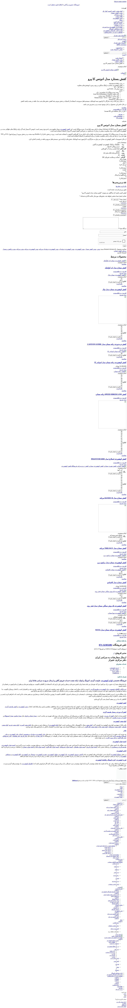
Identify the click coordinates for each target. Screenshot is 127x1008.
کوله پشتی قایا (103, 727)
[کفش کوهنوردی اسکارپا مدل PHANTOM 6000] (112, 428)
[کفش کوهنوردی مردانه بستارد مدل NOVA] (117, 613)
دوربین (117, 982)
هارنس (117, 964)
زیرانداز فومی (107, 847)
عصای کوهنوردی (118, 797)
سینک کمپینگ (115, 899)
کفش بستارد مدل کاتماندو (116, 582)
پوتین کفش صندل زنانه (113, 810)
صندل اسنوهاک (8, 716)
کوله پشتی (89, 725)
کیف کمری (116, 820)
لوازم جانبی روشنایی (113, 884)
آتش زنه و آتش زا (114, 902)
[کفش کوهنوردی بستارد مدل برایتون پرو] (115, 555)
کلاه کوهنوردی (16, 754)
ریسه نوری (116, 875)
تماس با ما (115, 671)
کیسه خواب (116, 840)
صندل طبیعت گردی (109, 712)
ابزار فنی (116, 949)
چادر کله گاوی (122, 738)
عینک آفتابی (116, 923)
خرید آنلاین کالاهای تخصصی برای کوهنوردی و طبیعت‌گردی (108, 689)
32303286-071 (105, 645)
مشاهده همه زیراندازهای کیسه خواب (105, 846)
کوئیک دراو (112, 955)
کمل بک (117, 822)
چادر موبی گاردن (111, 738)
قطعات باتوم (112, 942)
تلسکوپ (117, 979)
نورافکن (117, 869)
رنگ (124, 472)
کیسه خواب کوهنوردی (119, 741)
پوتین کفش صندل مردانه (112, 807)
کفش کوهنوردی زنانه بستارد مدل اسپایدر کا (110, 362)
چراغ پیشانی (115, 863)
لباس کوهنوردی (121, 751)
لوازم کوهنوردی (107, 681)
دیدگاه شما (122, 228)
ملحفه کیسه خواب (114, 854)
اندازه (124, 281)
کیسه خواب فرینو (92, 747)
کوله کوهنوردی (53, 725)
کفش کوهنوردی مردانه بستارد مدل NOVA (110, 630)
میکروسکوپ (115, 985)
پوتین (98, 249)
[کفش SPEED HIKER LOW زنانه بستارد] (120, 371)
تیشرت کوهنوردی (41, 754)
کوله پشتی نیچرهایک (115, 727)
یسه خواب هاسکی (79, 747)
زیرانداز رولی (108, 851)
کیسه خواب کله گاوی (52, 747)
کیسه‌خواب (120, 794)
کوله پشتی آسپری (25, 725)
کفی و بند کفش (115, 813)
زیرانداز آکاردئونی (106, 853)
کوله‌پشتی (120, 791)
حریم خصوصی (114, 668)
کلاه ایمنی (116, 961)
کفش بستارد (118, 251)
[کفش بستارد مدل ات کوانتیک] (115, 260)
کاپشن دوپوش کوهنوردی (75, 754)
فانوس (117, 878)
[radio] (115, 279)
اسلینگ (117, 970)
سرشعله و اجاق (115, 896)
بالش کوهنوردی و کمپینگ (112, 856)
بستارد (124, 74)
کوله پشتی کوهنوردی (119, 721)
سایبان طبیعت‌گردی (114, 834)
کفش (121, 788)
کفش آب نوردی (121, 712)
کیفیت (124, 206)
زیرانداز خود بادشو (106, 850)
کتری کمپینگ (112, 760)
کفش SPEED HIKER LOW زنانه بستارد (111, 394)
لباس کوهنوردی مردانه (113, 914)
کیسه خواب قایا (40, 747)
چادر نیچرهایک (7, 736)
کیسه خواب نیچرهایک (66, 747)
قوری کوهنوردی (121, 760)
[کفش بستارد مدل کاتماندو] (116, 570)
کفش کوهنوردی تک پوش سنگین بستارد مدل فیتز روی (106, 606)
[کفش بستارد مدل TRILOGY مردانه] (112, 531)
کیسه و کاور (116, 825)
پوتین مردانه (20, 249)
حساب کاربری (114, 669)
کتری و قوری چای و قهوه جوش (111, 894)
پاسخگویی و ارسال (120, 211)
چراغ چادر (116, 872)
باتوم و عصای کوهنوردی (113, 940)
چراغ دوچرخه (115, 881)
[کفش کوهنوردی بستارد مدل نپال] (117, 275)
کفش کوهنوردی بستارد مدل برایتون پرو (112, 563)
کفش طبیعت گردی (11, 706)
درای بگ (117, 823)
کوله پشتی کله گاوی (91, 727)
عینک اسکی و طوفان (113, 925)
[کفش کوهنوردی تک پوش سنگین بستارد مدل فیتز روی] (110, 591)
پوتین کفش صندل (90, 249)
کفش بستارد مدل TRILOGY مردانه (113, 548)
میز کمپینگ (116, 908)
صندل (121, 786)
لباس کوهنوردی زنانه (113, 917)
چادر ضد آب (39, 736)
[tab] (120, 114)
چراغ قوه (116, 866)
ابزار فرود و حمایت (110, 952)
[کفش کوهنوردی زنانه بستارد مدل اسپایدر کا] (117, 351)
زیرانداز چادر (115, 835)
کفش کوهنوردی (65, 129)
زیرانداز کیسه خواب (114, 843)
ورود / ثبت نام (119, 989)
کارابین (113, 954)
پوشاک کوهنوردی (115, 754)
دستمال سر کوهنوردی (28, 754)
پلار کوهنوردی (62, 754)
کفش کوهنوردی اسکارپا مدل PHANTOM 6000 (108, 459)
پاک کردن (119, 284)
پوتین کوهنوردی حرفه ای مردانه (48, 249)
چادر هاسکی (16, 736)
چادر (124, 730)
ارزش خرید (122, 201)
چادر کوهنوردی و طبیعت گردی (111, 831)
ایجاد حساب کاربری (121, 1002)
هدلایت (121, 795)
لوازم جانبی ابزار (114, 958)
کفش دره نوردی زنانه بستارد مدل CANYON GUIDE (106, 344)
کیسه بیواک (116, 857)
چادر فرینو (24, 736)
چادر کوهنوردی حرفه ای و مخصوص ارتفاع (32, 734)
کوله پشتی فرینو (14, 725)
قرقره (113, 957)
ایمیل (124, 235)
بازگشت (117, 806)
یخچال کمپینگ (115, 903)
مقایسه (121, 988)
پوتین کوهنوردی (80, 249)
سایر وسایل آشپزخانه (113, 900)
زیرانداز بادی (108, 848)
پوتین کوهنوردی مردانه (31, 249)
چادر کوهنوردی (13, 734)
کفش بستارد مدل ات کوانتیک (115, 268)
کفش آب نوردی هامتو (119, 717)
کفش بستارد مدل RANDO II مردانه (113, 498)
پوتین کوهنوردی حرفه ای (66, 249)
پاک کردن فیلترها (121, 186)
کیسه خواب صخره (28, 747)
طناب (117, 967)
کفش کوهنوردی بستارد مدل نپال (114, 289)
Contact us (116, 673)
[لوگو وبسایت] (120, 35)
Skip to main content (120, 1)
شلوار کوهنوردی (53, 754)
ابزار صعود (112, 951)
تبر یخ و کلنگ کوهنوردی (113, 946)
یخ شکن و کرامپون (114, 943)
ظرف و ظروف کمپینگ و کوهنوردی (110, 891)
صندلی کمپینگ (115, 909)
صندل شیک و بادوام (31, 716)
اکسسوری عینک (115, 928)
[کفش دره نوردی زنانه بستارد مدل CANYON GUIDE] (112, 323)
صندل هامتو (18, 716)
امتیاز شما (122, 199)
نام (125, 232)
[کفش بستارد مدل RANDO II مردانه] (93, 466)
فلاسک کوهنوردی (101, 760)
